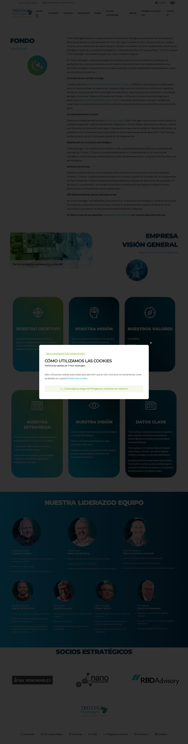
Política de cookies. (78, 378)
